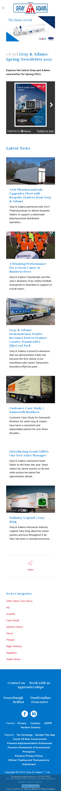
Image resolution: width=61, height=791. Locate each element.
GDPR (48, 723)
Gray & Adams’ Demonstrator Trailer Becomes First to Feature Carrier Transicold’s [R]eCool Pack (28, 337)
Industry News (14, 627)
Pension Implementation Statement (29, 743)
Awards (10, 614)
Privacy (22, 723)
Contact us (16, 683)
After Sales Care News (19, 601)
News (9, 633)
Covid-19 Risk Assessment (30, 739)
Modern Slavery (30, 727)
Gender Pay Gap (45, 735)
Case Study (12, 620)
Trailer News (13, 659)
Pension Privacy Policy (29, 756)
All (7, 607)
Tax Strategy (24, 735)
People (10, 640)
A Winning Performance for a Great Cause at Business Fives (27, 267)
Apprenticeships (30, 687)
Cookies (35, 723)
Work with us (39, 683)
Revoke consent (30, 786)
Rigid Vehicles (14, 646)
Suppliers (11, 653)
